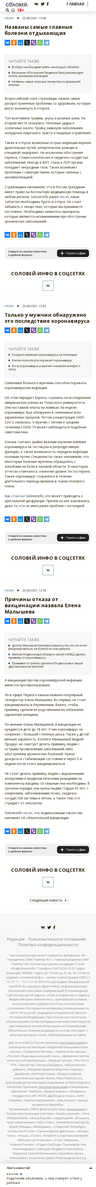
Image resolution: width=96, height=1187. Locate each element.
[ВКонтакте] (7, 42)
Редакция (15, 939)
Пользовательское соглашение (57, 939)
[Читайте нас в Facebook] (48, 4)
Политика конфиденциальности (48, 944)
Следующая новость (46, 900)
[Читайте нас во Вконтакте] (36, 4)
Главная (75, 4)
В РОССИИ (12, 1174)
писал (64, 197)
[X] (27, 42)
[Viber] (33, 42)
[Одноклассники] (14, 42)
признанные (75, 1109)
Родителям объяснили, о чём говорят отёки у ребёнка (44, 1180)
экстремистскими (72, 1043)
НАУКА (9, 18)
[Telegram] (46, 42)
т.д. (84, 1158)
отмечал (18, 496)
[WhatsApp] (40, 42)
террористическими (53, 1087)
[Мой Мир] (20, 42)
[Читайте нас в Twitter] (43, 4)
